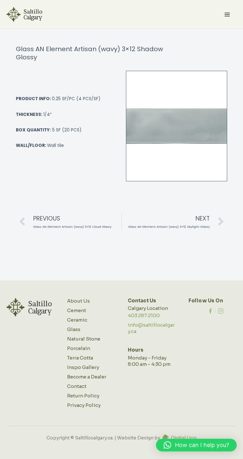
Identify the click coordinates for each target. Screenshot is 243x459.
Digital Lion (183, 438)
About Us (78, 301)
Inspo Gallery (83, 367)
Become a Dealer (86, 377)
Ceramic (77, 320)
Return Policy (83, 396)
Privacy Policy (84, 405)
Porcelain (78, 348)
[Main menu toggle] (227, 14)
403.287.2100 (144, 315)
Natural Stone (83, 339)
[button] (196, 445)
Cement (76, 310)
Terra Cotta (80, 358)
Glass (73, 329)
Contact (76, 386)
